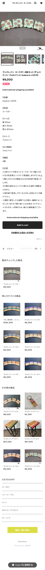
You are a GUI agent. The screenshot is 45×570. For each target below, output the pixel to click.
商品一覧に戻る (22, 530)
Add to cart (22, 225)
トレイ (4, 502)
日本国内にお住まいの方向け (22, 233)
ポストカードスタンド (10, 510)
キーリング (6, 518)
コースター (6, 487)
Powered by (19, 546)
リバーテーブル (8, 495)
